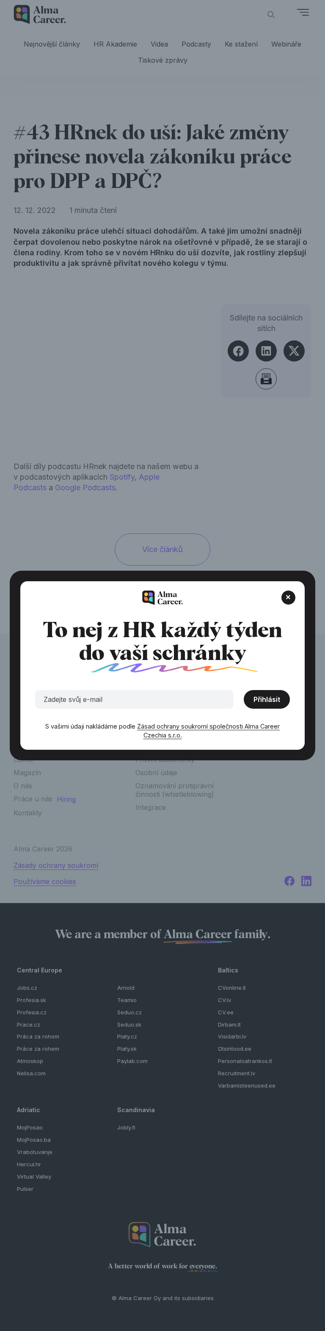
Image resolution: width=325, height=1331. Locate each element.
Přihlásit (266, 699)
